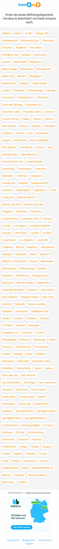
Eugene (6, 140)
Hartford (22, 175)
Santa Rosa (8, 396)
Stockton (7, 432)
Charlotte (18, 90)
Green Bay (8, 168)
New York (48, 297)
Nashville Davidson (13, 289)
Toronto (30, 453)
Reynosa (41, 354)
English (29, 543)
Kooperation (28, 540)
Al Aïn (28, 33)
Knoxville (36, 211)
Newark (32, 289)
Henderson (8, 183)
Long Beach (9, 240)
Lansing (46, 218)
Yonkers (23, 482)
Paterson (27, 332)
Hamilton (41, 168)
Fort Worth (25, 147)
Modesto (7, 275)
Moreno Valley (25, 282)
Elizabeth (50, 126)
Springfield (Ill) (24, 411)
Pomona (7, 346)
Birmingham (44, 69)
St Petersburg (36, 432)
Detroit (23, 126)
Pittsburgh (39, 339)
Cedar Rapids (39, 83)
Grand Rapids (35, 161)
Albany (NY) (43, 33)
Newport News (30, 297)
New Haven (48, 289)
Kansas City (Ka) (11, 204)
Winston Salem (37, 475)
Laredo (6, 225)
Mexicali (45, 254)
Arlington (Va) (10, 54)
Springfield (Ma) (46, 411)
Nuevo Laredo (36, 304)
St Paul (20, 432)
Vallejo (16, 460)
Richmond (8, 361)
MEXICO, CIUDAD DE (14, 261)
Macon (20, 247)
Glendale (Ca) (29, 154)
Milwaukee (47, 261)
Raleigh (18, 354)
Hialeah (23, 183)
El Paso (20, 133)
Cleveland (42, 97)
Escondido (42, 133)
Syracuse (23, 439)
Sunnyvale (8, 439)
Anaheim (21, 47)
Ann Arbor (36, 47)
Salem (37, 368)
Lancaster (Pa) (30, 218)
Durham (36, 126)
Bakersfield (20, 61)
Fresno (40, 147)
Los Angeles (26, 240)
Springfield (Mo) (11, 418)
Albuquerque (9, 40)
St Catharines (10, 425)
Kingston (7, 211)
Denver (49, 118)
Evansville (20, 140)
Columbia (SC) (34, 104)
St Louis (48, 425)
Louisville (42, 240)
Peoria (40, 332)
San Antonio (29, 375)
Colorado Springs (12, 104)
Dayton (37, 118)
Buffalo (24, 83)
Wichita (6, 475)
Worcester (8, 482)
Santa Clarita (38, 389)
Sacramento (24, 368)
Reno (29, 354)
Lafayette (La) (10, 218)
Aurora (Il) (40, 54)
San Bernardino (11, 382)
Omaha (6, 318)
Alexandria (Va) (30, 40)
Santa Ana (21, 389)
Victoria (43, 460)
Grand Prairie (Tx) (12, 161)
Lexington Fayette (39, 225)
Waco (26, 468)
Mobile (42, 268)
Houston (7, 190)
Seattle (41, 396)
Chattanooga (35, 90)
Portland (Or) (23, 346)
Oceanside (22, 311)
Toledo (6, 453)
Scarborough (26, 396)
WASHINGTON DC (43, 468)
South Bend (41, 403)
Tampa (23, 446)
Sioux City (25, 403)
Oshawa (45, 318)
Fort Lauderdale (39, 140)
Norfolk (6, 304)
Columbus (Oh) (32, 111)
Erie (30, 133)
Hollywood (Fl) (39, 183)
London (46, 232)
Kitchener (21, 211)
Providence (41, 346)
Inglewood (40, 190)
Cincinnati (8, 97)
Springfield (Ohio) (35, 418)
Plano (52, 339)
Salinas (49, 368)
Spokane (7, 411)
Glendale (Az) (10, 154)
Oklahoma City (40, 311)
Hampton (7, 175)
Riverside (23, 361)
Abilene (6, 33)
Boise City (8, 76)
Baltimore (36, 61)
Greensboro (25, 168)
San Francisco (47, 382)
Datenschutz (45, 540)
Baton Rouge (9, 69)
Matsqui (7, 254)
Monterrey (22, 275)
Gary (50, 147)
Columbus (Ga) (10, 111)
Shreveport (8, 403)
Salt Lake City (10, 375)
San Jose (7, 389)
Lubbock (7, 247)
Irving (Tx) (8, 197)
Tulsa (5, 460)
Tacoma (36, 439)
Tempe (35, 446)
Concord (49, 111)
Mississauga (27, 268)
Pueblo (6, 354)
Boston (21, 76)
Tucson (43, 453)
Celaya (6, 90)
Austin (6, 61)
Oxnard (20, 325)
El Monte (7, 133)
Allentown (48, 40)
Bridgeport (35, 76)
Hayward (36, 175)
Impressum (13, 540)
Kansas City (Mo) (34, 204)
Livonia (34, 232)
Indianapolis (23, 190)
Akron (18, 33)
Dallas (26, 118)
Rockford (7, 368)
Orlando (31, 318)
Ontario (18, 318)
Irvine (53, 190)
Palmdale (33, 325)
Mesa (33, 254)
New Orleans (9, 297)
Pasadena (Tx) (10, 332)
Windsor (19, 475)
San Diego (30, 382)
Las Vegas (20, 225)
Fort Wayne (9, 147)
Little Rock (20, 232)
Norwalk (20, 304)
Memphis (20, 254)
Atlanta (26, 54)
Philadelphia (9, 339)
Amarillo (7, 47)
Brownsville (9, 83)
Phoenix (25, 339)
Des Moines (9, 126)
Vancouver (29, 460)
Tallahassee (9, 446)
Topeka (18, 453)
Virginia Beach (10, 468)
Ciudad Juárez (25, 97)
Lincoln (6, 232)
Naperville (43, 282)
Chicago (51, 90)
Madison (32, 247)
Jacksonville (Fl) (27, 197)
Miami (33, 261)
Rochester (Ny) (41, 361)
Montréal (7, 282)
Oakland (7, 311)
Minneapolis (9, 268)
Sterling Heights (30, 425)
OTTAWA (7, 325)
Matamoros (48, 247)
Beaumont (27, 69)
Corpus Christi (10, 118)
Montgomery (40, 275)
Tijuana (46, 446)
